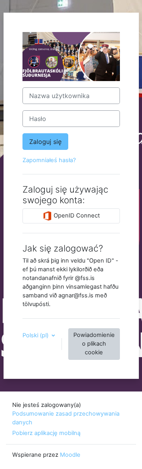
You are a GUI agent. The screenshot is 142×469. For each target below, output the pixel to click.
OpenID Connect (76, 215)
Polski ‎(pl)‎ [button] (36, 335)
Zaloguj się (45, 142)
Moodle (70, 454)
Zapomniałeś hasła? (49, 160)
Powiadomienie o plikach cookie (94, 343)
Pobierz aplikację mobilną (46, 433)
